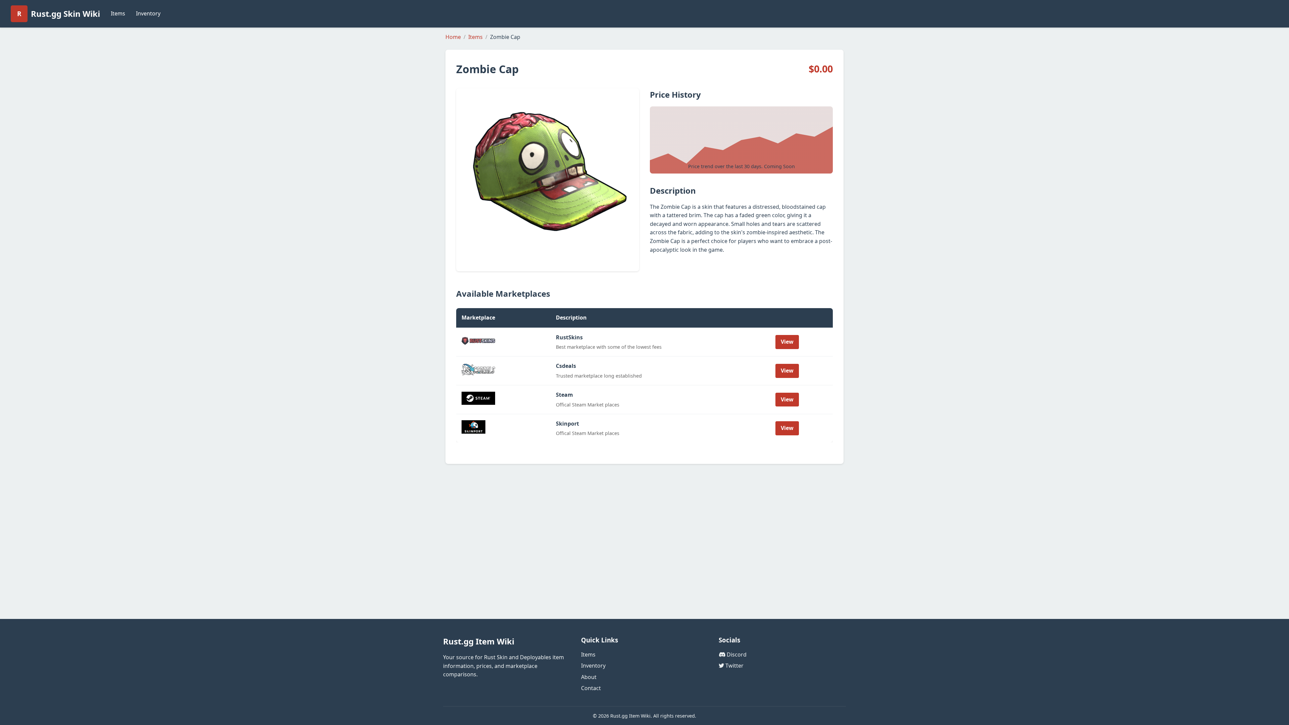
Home (453, 37)
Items (118, 13)
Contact (591, 688)
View (787, 341)
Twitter (734, 665)
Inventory (148, 13)
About (588, 677)
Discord (736, 654)
